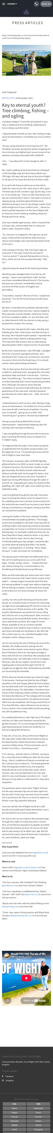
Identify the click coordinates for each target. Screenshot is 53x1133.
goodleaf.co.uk (10, 885)
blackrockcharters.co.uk (22, 915)
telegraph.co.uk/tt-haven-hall (27, 867)
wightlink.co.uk (40, 852)
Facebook (9, 1076)
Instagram (10, 1080)
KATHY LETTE (8, 98)
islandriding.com (11, 906)
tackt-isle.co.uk (32, 894)
